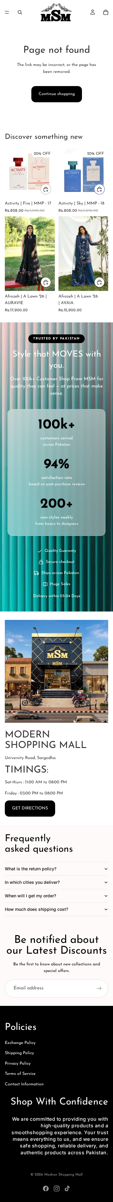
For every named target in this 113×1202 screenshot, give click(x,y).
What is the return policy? (30, 868)
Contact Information (24, 1084)
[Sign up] (99, 988)
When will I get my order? (30, 895)
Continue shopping (57, 94)
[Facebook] (45, 1188)
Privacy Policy (18, 1063)
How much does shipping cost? (36, 909)
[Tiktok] (67, 1188)
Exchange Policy (20, 1043)
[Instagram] (56, 1188)
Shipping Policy (19, 1053)
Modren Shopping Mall (63, 1175)
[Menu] (7, 12)
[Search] (20, 12)
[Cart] (105, 12)
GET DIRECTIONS (30, 808)
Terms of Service (20, 1074)
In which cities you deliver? (32, 882)
